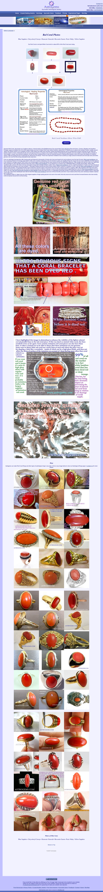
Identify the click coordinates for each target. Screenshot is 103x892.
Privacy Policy (27, 887)
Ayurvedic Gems (49, 13)
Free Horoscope (18, 887)
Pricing (65, 13)
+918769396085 (98, 10)
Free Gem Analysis (52, 887)
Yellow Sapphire (80, 39)
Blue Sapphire (22, 39)
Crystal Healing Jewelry (27, 13)
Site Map (84, 13)
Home (17, 13)
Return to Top (51, 845)
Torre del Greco (65, 148)
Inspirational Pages (74, 13)
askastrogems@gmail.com (31, 885)
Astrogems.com (43, 890)
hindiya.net (61, 890)
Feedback (58, 13)
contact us (90, 466)
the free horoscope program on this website (25, 170)
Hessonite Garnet (60, 39)
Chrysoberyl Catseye (34, 39)
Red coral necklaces (89, 159)
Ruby (72, 39)
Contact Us (99, 3)
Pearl (67, 39)
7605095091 (99, 8)
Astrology (39, 13)
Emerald (51, 39)
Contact (77, 887)
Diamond (44, 39)
